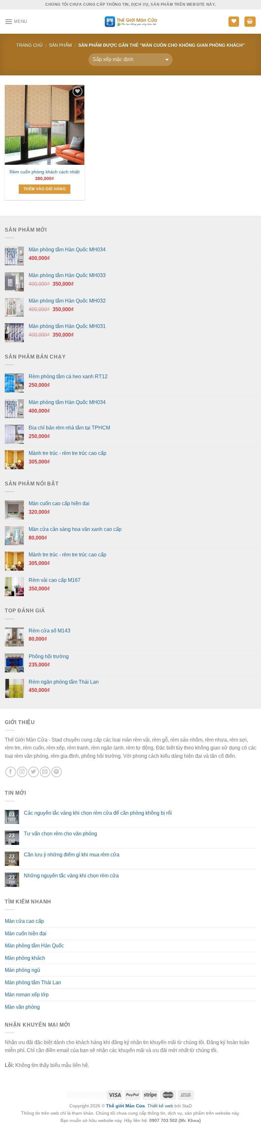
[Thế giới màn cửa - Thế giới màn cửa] (130, 21)
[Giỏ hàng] (250, 22)
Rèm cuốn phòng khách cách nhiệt (45, 171)
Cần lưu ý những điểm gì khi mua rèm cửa (71, 854)
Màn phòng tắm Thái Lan (33, 982)
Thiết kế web (160, 1105)
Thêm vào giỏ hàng (45, 189)
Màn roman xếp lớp (27, 994)
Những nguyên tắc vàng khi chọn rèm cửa (71, 875)
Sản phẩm (60, 45)
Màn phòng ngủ (22, 970)
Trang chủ (29, 45)
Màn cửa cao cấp (24, 921)
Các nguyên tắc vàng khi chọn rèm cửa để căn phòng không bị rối (98, 813)
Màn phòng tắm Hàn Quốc (34, 945)
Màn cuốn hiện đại (25, 933)
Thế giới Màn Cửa (125, 1105)
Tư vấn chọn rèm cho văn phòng (60, 833)
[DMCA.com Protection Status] (86, 1094)
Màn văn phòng (22, 1007)
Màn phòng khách (25, 958)
